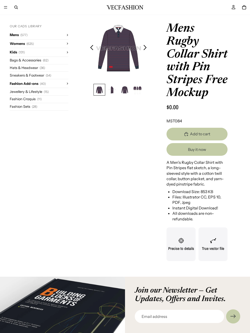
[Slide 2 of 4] (112, 89)
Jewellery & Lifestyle (29, 91)
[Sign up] (233, 316)
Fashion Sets (23, 106)
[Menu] (5, 7)
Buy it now (197, 149)
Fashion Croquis (26, 99)
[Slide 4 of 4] (137, 89)
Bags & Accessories (29, 60)
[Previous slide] (90, 48)
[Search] (16, 7)
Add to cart (200, 133)
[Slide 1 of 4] (99, 89)
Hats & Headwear (27, 68)
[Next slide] (146, 48)
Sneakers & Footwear (30, 75)
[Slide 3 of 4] (124, 89)
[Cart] (244, 7)
